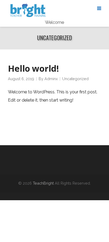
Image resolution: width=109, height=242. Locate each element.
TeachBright (43, 183)
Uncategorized (75, 78)
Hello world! (33, 68)
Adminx (51, 78)
